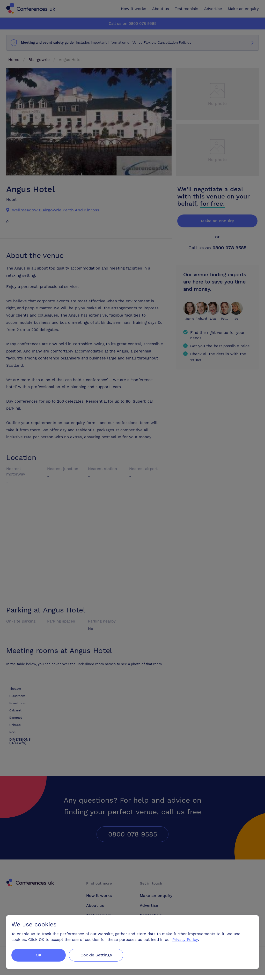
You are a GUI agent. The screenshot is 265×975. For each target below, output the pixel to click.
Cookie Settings (96, 955)
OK (39, 955)
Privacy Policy (185, 939)
